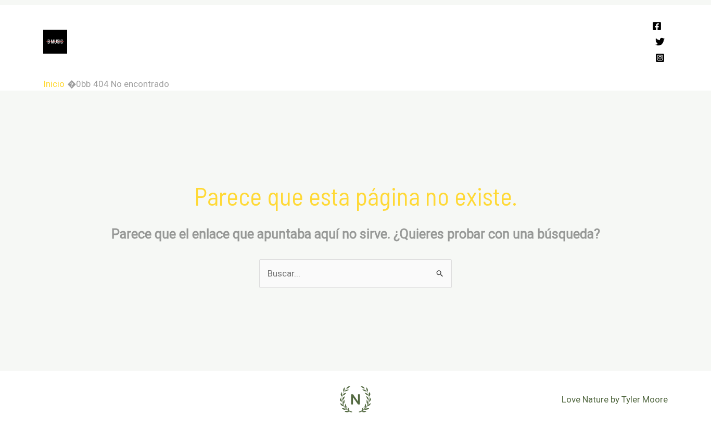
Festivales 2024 (137, 23)
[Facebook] (657, 26)
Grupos (200, 23)
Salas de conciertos (392, 23)
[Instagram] (660, 57)
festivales (421, 60)
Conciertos (253, 23)
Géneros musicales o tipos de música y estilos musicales (218, 60)
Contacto (366, 60)
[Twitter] (660, 41)
